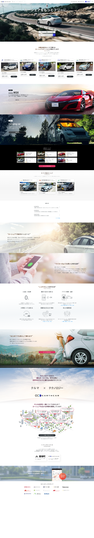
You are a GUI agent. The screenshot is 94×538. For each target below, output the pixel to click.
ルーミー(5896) (42, 193)
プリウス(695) (79, 72)
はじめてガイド (75, 1)
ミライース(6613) (61, 192)
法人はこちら (82, 1)
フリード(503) (60, 72)
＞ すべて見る (57, 218)
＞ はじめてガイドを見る (14, 345)
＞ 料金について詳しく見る (47, 321)
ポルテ (22, 192)
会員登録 (88, 1)
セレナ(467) (4, 72)
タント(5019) (41, 72)
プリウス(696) (23, 72)
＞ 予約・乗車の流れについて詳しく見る (67, 305)
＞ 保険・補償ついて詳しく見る (67, 321)
